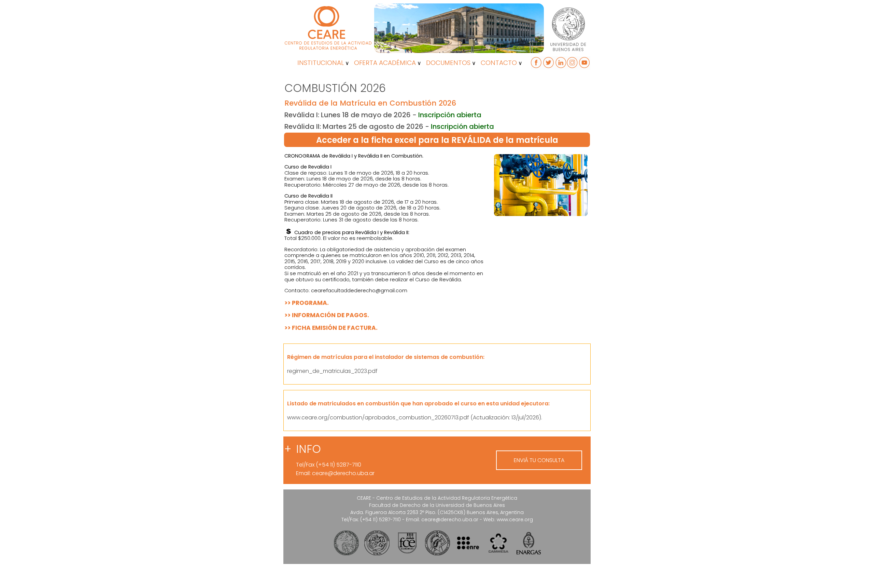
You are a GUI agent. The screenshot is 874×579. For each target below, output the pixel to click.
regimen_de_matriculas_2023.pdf (332, 371)
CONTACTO (499, 62)
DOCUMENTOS (448, 62)
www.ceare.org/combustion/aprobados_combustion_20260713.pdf (378, 417)
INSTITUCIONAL (320, 62)
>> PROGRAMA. (306, 303)
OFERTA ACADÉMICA (385, 62)
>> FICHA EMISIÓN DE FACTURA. (331, 328)
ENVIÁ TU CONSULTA (539, 460)
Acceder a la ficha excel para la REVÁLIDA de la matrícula (437, 140)
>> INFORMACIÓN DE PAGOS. (326, 315)
